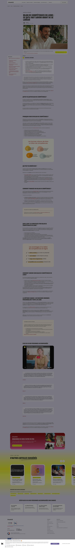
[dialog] (37, 543)
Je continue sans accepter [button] (66, 543)
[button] (27, 546)
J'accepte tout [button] (55, 543)
